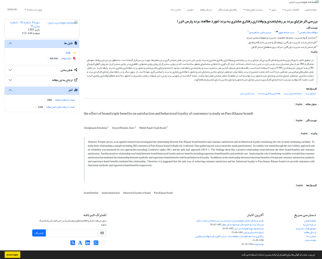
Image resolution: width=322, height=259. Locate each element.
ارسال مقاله (206, 9)
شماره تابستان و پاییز (253, 232)
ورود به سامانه (34, 9)
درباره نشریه (309, 224)
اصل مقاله (61, 58)
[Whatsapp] (96, 243)
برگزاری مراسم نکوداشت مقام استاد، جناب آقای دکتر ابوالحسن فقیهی (229, 236)
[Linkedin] (88, 243)
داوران (190, 9)
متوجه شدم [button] (12, 254)
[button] (240, 255)
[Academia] (80, 243)
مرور (273, 9)
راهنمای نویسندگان (227, 9)
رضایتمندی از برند (293, 93)
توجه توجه (258, 244)
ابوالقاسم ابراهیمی (308, 32)
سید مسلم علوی (286, 32)
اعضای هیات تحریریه (306, 228)
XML (68, 52)
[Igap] (103, 243)
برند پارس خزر (247, 93)
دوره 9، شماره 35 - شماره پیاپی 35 (25, 24)
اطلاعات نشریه (292, 9)
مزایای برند (310, 93)
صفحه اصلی (311, 9)
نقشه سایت (310, 240)
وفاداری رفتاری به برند (269, 93)
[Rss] (73, 243)
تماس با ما (176, 9)
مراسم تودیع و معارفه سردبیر (249, 228)
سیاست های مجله (254, 9)
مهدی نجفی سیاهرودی (260, 32)
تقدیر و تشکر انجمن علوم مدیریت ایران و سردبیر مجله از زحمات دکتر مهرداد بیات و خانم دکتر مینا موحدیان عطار (230, 222)
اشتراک (39, 233)
